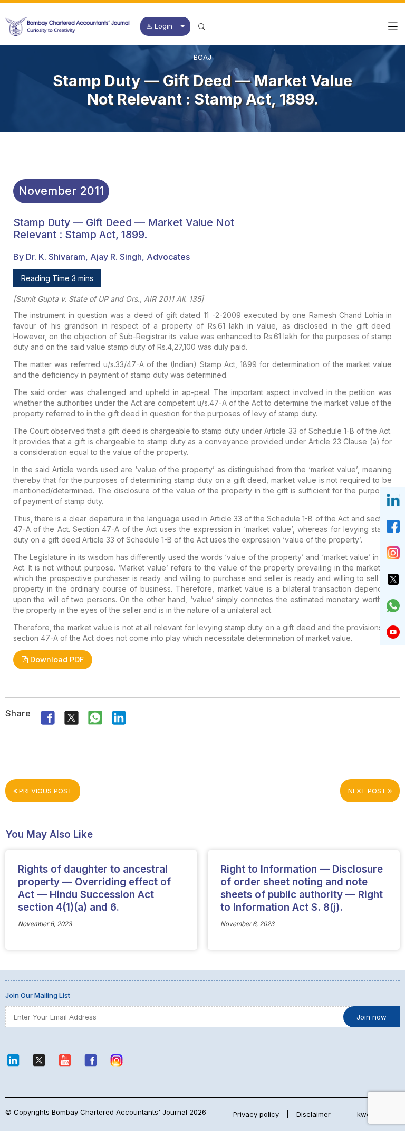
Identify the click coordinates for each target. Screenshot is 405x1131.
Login (163, 26)
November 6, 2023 (45, 924)
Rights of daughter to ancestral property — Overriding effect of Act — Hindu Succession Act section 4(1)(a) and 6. (94, 888)
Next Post (368, 791)
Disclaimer (313, 1114)
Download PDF (56, 659)
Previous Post (44, 791)
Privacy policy (256, 1114)
